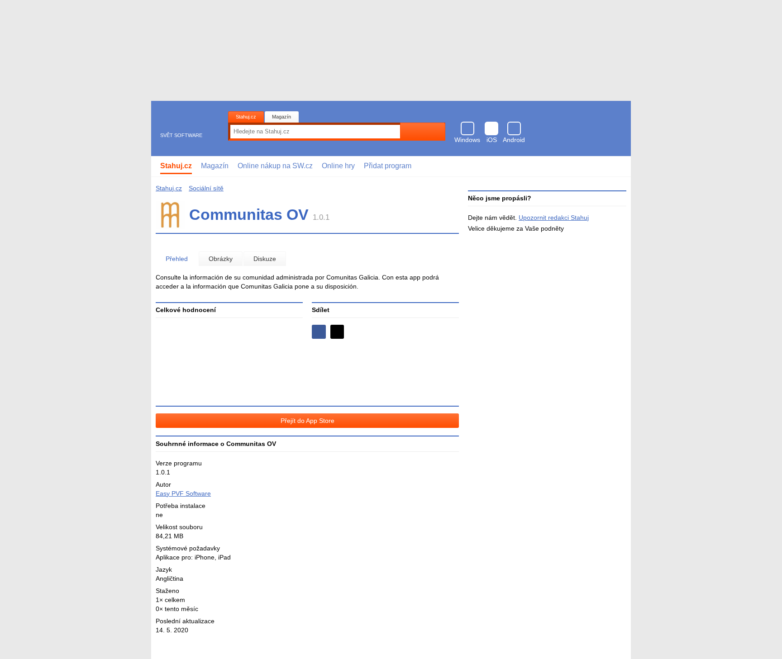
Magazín (281, 116)
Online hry (338, 166)
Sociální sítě (206, 188)
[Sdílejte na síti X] (337, 332)
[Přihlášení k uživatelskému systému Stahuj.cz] (617, 166)
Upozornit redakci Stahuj (554, 217)
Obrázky (221, 258)
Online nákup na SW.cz (275, 166)
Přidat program (387, 166)
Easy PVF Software (183, 493)
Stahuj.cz (246, 116)
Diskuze (264, 258)
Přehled (177, 258)
